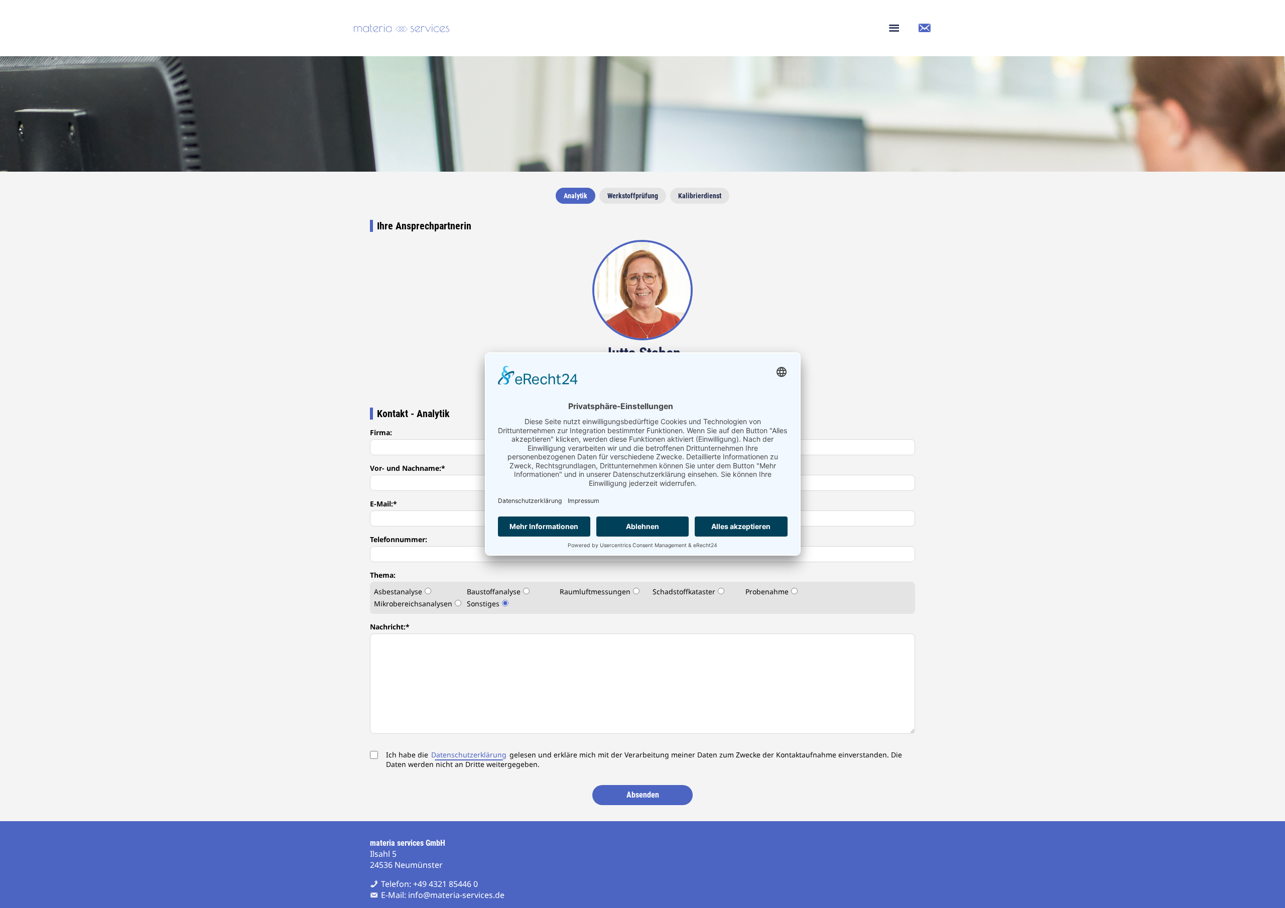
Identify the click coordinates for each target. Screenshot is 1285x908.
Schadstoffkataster (684, 591)
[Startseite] (401, 28)
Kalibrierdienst (699, 196)
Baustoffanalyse (494, 591)
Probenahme (767, 591)
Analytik (575, 196)
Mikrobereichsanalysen (413, 603)
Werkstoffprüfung (632, 196)
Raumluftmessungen (595, 591)
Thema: (383, 575)
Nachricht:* (390, 626)
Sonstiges (483, 603)
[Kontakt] (924, 28)
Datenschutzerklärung (468, 754)
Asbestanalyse (398, 591)
